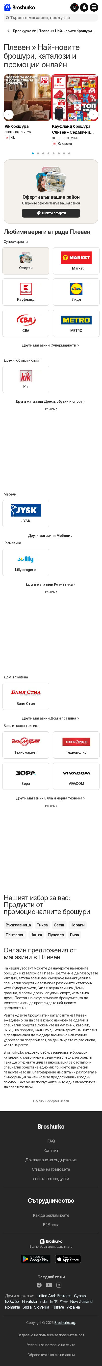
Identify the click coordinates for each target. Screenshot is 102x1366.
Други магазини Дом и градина (49, 718)
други (8, 998)
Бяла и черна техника (55, 988)
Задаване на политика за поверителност (51, 1335)
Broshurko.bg (64, 1322)
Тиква (42, 924)
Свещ (59, 924)
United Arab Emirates (54, 1295)
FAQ (51, 1141)
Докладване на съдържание (51, 1159)
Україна (73, 1307)
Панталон (15, 934)
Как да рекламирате (51, 1215)
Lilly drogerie (23, 1030)
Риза (74, 934)
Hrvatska (29, 1301)
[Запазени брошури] (74, 7)
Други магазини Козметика (49, 584)
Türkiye (58, 1307)
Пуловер (56, 934)
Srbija (26, 1307)
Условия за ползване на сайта (51, 1345)
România (12, 1307)
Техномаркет (64, 1030)
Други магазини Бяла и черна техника (49, 798)
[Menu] (94, 7)
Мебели (25, 993)
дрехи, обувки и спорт (51, 993)
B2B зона (51, 1224)
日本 (53, 1301)
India (43, 1301)
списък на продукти (51, 1178)
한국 (64, 1301)
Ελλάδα (12, 1301)
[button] (84, 7)
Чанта (36, 934)
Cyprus (80, 1295)
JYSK (8, 1030)
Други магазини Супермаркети (49, 345)
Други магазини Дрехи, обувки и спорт (49, 401)
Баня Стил (43, 1030)
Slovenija (41, 1307)
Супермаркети (24, 988)
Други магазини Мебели (49, 535)
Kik (86, 1025)
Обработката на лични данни (51, 1355)
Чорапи (78, 924)
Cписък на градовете (51, 1169)
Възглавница (18, 924)
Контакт (51, 1150)
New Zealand (81, 1301)
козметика (80, 993)
